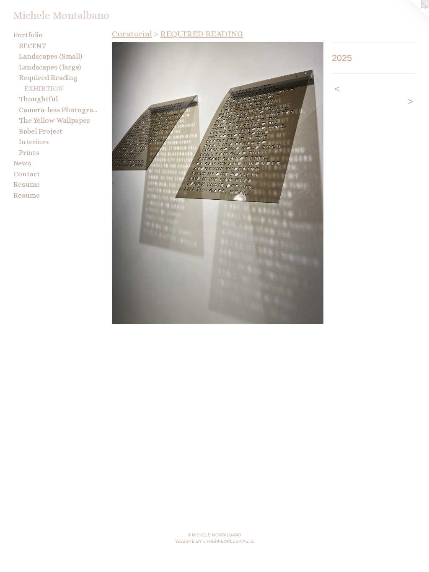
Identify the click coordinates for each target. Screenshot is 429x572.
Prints (29, 153)
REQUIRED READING (201, 34)
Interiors (34, 142)
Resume (26, 184)
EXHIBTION (43, 89)
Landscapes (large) (50, 67)
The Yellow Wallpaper (54, 120)
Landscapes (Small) (50, 56)
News (22, 163)
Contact (26, 174)
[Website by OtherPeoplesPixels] (412, 16)
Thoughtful (38, 99)
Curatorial (132, 34)
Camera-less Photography (58, 110)
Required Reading (48, 78)
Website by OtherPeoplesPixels (215, 541)
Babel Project (40, 131)
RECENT (32, 46)
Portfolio (28, 35)
